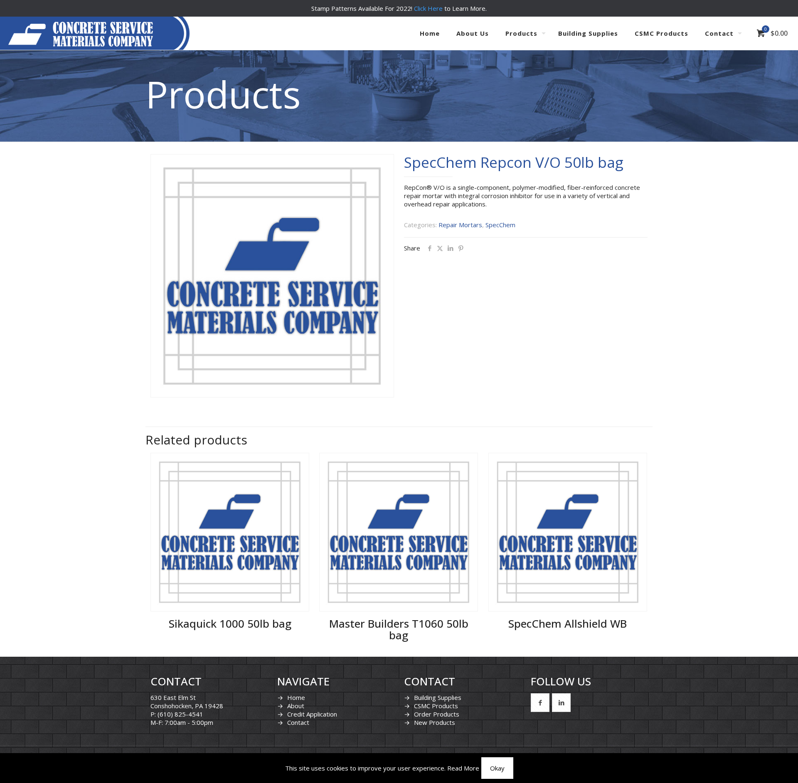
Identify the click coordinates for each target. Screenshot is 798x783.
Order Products (436, 714)
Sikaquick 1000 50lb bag (230, 623)
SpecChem (500, 225)
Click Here (428, 8)
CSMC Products (436, 706)
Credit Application (312, 714)
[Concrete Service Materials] (80, 33)
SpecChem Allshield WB (567, 623)
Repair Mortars (460, 225)
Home (296, 697)
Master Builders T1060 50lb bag (398, 629)
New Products (434, 722)
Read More (463, 768)
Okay (497, 768)
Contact (298, 722)
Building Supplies (437, 697)
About (295, 706)
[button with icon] (540, 702)
